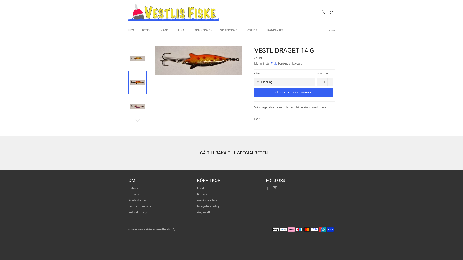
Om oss (133, 194)
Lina (181, 30)
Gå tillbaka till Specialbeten (233, 152)
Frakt (274, 63)
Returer (202, 194)
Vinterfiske (229, 30)
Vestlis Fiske (145, 229)
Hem (131, 30)
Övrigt (252, 30)
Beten (146, 30)
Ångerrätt (203, 212)
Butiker (133, 188)
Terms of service (139, 206)
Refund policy (137, 212)
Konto (332, 30)
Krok (165, 30)
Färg (257, 73)
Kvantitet (322, 73)
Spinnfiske (202, 30)
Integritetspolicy (208, 206)
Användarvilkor (207, 200)
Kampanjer (275, 30)
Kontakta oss (137, 200)
